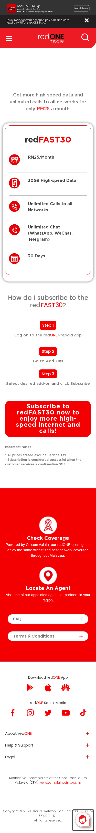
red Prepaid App (63, 335)
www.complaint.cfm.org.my (60, 782)
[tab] (48, 619)
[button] (48, 325)
